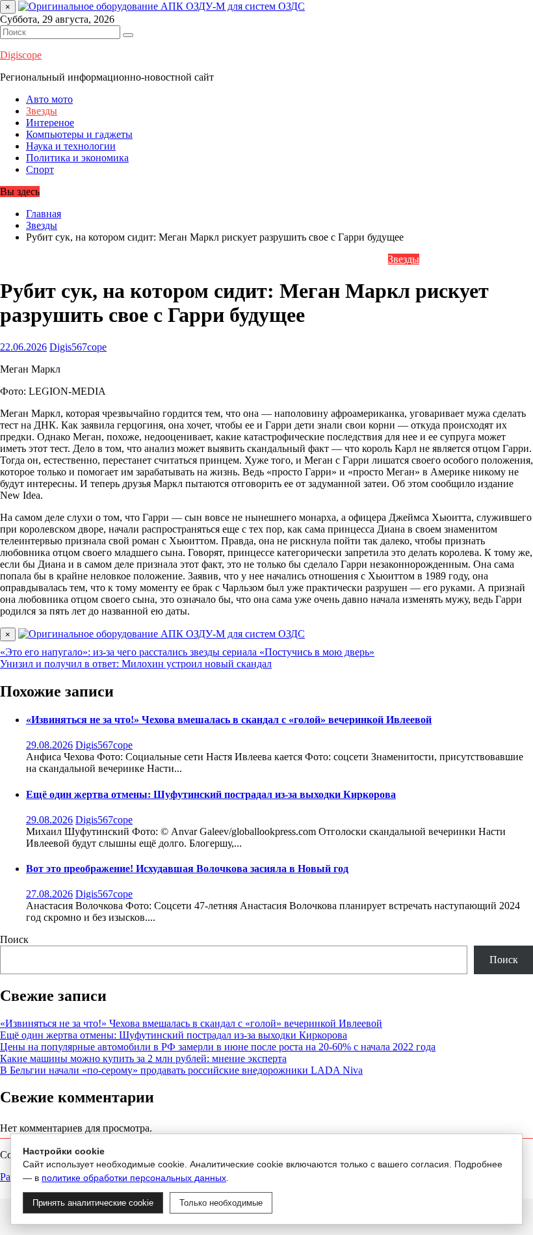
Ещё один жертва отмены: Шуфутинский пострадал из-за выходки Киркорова (211, 794)
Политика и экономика (77, 157)
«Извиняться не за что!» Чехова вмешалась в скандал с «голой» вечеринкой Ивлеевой (229, 719)
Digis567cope (78, 346)
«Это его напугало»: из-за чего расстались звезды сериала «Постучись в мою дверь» (187, 651)
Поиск (14, 939)
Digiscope (21, 54)
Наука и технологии (71, 146)
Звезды (41, 110)
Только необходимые (221, 1203)
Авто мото (49, 99)
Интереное (50, 122)
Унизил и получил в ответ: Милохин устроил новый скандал (136, 663)
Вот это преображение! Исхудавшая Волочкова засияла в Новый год (187, 868)
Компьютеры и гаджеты (79, 134)
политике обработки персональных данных (134, 1178)
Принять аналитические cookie (92, 1203)
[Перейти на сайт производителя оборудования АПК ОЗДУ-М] (161, 6)
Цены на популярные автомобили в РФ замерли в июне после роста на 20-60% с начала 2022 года (218, 1046)
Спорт (40, 169)
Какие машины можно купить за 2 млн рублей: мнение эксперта (143, 1058)
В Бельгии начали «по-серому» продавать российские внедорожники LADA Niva (181, 1070)
